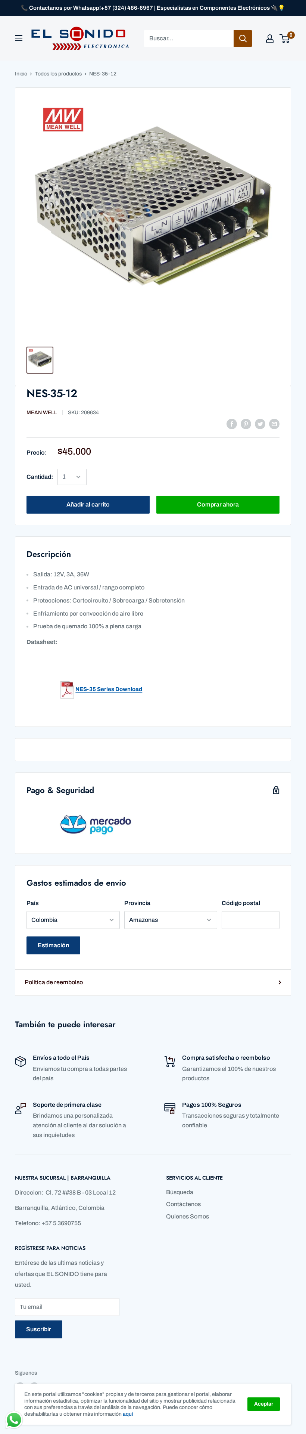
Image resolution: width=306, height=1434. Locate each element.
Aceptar (263, 1404)
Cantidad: (39, 477)
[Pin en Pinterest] (246, 423)
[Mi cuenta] (270, 38)
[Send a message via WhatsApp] (14, 1420)
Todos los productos (58, 74)
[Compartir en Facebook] (232, 423)
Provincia (137, 903)
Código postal (241, 903)
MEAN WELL (41, 412)
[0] (285, 38)
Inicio (21, 74)
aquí (128, 1414)
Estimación (53, 945)
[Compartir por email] (274, 423)
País (32, 903)
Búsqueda (179, 1192)
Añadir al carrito (88, 504)
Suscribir (38, 1329)
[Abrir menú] (18, 38)
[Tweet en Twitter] (260, 423)
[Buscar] (243, 38)
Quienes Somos (187, 1216)
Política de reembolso (54, 982)
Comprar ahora (218, 504)
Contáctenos (183, 1204)
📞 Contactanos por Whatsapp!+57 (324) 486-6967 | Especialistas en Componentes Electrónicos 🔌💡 (153, 8)
